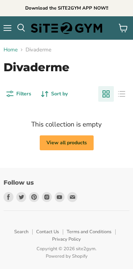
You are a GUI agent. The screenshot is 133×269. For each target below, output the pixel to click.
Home (11, 50)
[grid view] (106, 94)
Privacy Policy (66, 239)
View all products (66, 142)
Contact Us (47, 232)
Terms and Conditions (89, 232)
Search (21, 232)
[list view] (121, 94)
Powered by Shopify (67, 256)
